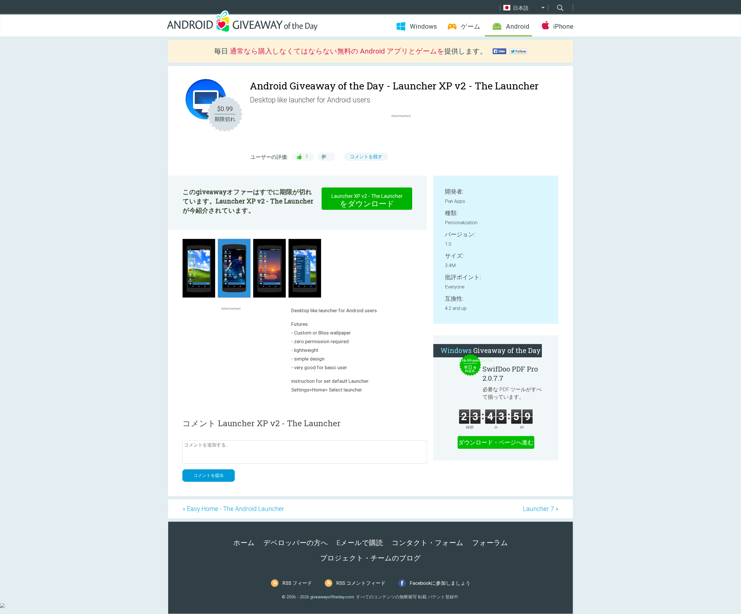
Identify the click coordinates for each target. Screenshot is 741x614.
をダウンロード (367, 200)
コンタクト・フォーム (427, 543)
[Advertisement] (404, 132)
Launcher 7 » (540, 508)
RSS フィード (297, 583)
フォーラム (490, 543)
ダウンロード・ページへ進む (495, 442)
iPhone (563, 26)
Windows (423, 26)
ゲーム (470, 26)
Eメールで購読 (360, 543)
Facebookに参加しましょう (440, 583)
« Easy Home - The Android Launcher (233, 508)
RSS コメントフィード (361, 583)
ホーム (244, 543)
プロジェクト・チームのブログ (370, 558)
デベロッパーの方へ (295, 543)
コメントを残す (366, 156)
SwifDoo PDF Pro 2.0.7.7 (510, 373)
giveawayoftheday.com (332, 597)
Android (517, 26)
